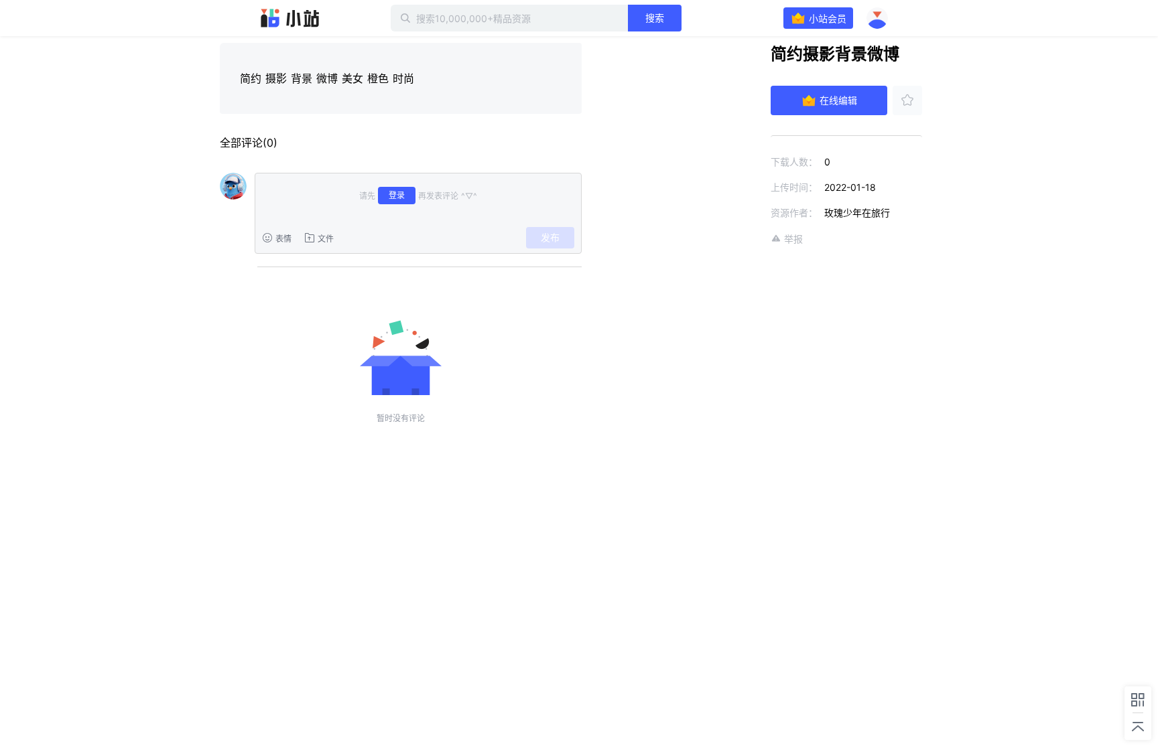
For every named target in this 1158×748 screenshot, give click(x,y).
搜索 (654, 17)
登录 (397, 195)
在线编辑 (838, 100)
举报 (793, 238)
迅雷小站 (290, 18)
